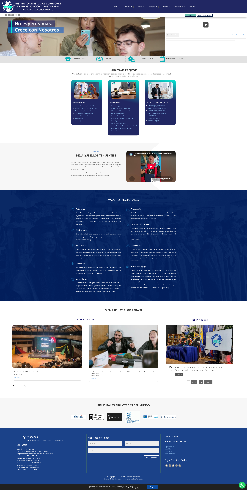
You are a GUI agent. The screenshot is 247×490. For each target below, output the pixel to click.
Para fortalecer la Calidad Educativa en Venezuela (29, 372)
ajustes (137, 488)
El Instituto (127, 7)
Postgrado (152, 7)
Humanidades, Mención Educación (85, 111)
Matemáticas (79, 118)
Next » (208, 382)
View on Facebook (237, 35)
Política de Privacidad (172, 436)
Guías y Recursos (204, 15)
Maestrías (168, 449)
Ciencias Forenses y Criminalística (85, 106)
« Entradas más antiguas (20, 386)
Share (244, 35)
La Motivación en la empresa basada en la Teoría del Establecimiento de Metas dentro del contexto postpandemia (123, 372)
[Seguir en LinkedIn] (19, 15)
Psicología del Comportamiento (84, 113)
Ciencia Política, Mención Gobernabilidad (124, 126)
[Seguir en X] (9, 15)
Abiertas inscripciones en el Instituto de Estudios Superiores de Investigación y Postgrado (199, 368)
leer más (17, 377)
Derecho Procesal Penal (118, 116)
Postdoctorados (79, 59)
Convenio (165, 7)
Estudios (139, 7)
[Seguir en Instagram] (16, 15)
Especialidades (169, 447)
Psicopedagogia (116, 106)
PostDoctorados (170, 453)
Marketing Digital (153, 121)
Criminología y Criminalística (156, 106)
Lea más (179, 375)
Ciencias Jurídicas (80, 121)
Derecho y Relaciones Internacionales (86, 108)
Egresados (191, 15)
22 (201, 382)
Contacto (192, 7)
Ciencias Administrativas (82, 116)
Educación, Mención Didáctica (120, 108)
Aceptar (152, 487)
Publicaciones (178, 7)
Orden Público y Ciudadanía (156, 111)
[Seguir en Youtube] (12, 15)
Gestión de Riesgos (154, 118)
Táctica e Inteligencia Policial (157, 108)
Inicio (115, 7)
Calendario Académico (175, 59)
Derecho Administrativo (118, 123)
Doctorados (168, 451)
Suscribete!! (151, 457)
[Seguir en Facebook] (6, 15)
